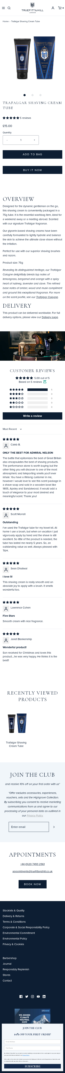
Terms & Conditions (14, 922)
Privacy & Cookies (13, 944)
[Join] (54, 827)
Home (6, 21)
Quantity (7, 132)
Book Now (32, 884)
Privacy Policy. (26, 1055)
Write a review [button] (32, 416)
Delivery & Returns (13, 916)
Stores (6, 975)
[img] (11, 439)
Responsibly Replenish (16, 969)
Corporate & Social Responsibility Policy (26, 927)
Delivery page (50, 317)
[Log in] (52, 8)
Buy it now (32, 170)
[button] (32, 58)
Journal (7, 964)
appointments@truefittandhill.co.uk (32, 871)
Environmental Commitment (19, 933)
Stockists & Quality (13, 910)
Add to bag (32, 154)
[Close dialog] (61, 1026)
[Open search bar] (9, 8)
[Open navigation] (3, 8)
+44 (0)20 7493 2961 (32, 864)
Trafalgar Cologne (47, 297)
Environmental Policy (15, 938)
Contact (7, 980)
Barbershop (10, 958)
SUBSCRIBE (32, 1066)
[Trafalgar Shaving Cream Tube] (16, 723)
